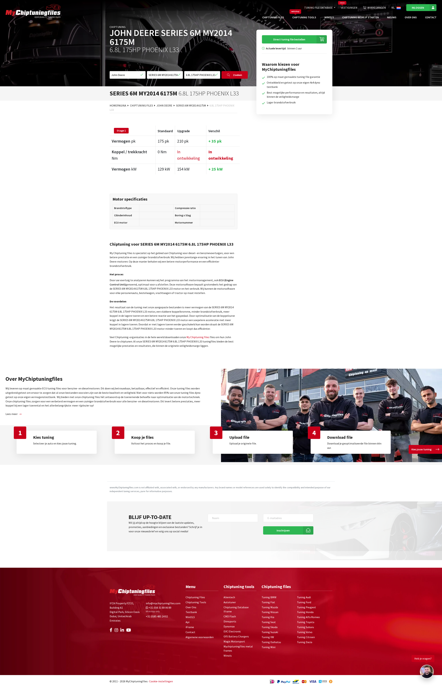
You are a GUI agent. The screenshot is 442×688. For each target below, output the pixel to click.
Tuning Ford (304, 602)
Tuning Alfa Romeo (308, 617)
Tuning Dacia (304, 642)
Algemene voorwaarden (200, 637)
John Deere (165, 105)
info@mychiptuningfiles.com (163, 603)
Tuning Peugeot (306, 607)
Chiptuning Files (273, 17)
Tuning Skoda (269, 627)
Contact (430, 17)
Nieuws (391, 17)
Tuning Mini (268, 647)
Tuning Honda (305, 612)
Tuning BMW (269, 597)
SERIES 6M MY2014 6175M (191, 105)
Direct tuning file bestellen (289, 39)
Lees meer (12, 414)
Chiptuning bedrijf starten (360, 17)
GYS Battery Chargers (236, 636)
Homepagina (118, 105)
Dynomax (229, 626)
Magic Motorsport (234, 641)
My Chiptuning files (198, 337)
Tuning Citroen (306, 637)
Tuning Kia (268, 617)
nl (393, 7)
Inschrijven (283, 530)
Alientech (229, 597)
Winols (228, 655)
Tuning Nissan (270, 612)
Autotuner (230, 602)
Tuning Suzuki (270, 632)
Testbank (191, 612)
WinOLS (329, 17)
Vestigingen (349, 7)
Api (187, 622)
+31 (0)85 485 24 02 (157, 616)
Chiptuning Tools (304, 17)
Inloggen (418, 7)
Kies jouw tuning (421, 449)
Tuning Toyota (305, 622)
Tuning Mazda (270, 607)
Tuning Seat (269, 622)
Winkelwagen (376, 7)
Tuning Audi (304, 597)
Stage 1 (121, 130)
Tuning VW (268, 637)
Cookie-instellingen (161, 681)
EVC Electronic (232, 631)
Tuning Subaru (305, 627)
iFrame (190, 627)
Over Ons (411, 17)
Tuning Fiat (268, 602)
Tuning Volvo (304, 632)
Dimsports (230, 621)
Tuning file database (318, 7)
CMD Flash (230, 616)
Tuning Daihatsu (271, 642)
